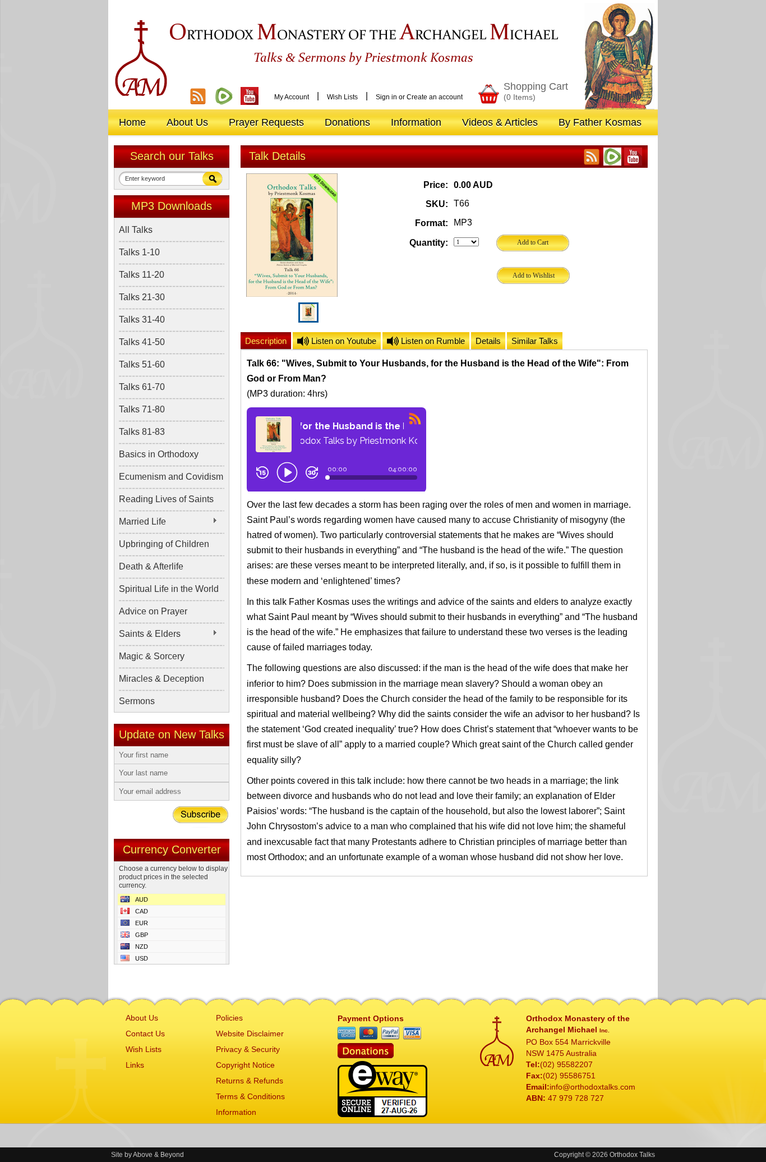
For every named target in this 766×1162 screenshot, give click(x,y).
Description (266, 341)
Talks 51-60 (142, 364)
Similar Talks (534, 341)
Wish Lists (342, 97)
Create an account (435, 97)
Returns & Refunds (249, 1080)
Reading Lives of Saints (166, 499)
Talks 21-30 (142, 297)
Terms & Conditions (250, 1096)
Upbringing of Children (164, 544)
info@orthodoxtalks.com (592, 1086)
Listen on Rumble (432, 341)
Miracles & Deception (161, 678)
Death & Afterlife (151, 566)
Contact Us (145, 1033)
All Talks (136, 230)
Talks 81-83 (142, 432)
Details (488, 341)
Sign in (386, 97)
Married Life (142, 522)
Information (236, 1112)
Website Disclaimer (250, 1033)
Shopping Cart (536, 91)
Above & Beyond (158, 1155)
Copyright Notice (245, 1064)
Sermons (137, 701)
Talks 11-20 (141, 274)
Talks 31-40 (142, 319)
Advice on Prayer (153, 611)
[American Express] (347, 1033)
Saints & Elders (150, 634)
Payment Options (371, 1018)
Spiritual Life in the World (169, 589)
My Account (291, 97)
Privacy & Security (248, 1049)
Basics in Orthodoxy (159, 454)
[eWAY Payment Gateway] (382, 1114)
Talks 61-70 (142, 387)
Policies (229, 1017)
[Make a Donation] (366, 1055)
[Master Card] (368, 1033)
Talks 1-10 (139, 252)
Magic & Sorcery (151, 656)
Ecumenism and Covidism (171, 476)
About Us (142, 1017)
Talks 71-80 (142, 409)
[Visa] (412, 1033)
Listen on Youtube (342, 341)
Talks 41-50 (142, 342)
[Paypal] (390, 1033)
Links (135, 1064)
